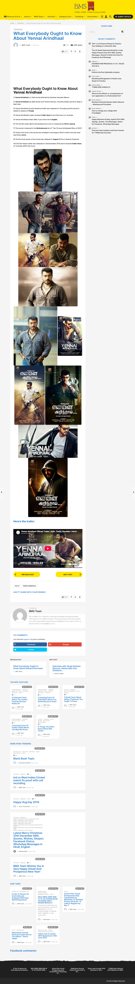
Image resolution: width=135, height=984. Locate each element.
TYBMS (37, 751)
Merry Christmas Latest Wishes (23, 830)
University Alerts (43, 894)
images (50, 691)
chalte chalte (16, 720)
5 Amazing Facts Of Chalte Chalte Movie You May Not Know (20, 728)
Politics (66, 689)
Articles (51, 17)
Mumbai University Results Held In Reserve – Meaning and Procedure (108, 103)
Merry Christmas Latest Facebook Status (26, 819)
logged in (26, 639)
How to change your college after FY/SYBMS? (104, 112)
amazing (40, 691)
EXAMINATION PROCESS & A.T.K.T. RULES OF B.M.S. (108, 65)
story (52, 894)
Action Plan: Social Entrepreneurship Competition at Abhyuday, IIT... (58, 971)
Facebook (31, 644)
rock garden (42, 722)
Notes (66, 891)
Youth (29, 798)
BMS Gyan (38, 17)
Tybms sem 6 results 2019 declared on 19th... (96, 969)
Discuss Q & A (13, 17)
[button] (102, 17)
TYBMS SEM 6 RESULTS (101, 87)
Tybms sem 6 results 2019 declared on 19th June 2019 (47, 936)
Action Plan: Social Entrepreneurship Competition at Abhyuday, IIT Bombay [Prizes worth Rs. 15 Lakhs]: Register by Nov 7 (73, 899)
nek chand (46, 720)
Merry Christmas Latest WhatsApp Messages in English (27, 825)
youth (20, 692)
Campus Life (65, 17)
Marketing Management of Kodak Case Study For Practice (106, 80)
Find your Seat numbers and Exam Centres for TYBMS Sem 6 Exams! (108, 131)
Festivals (16, 774)
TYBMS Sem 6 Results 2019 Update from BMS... (115, 969)
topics (23, 753)
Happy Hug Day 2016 (26, 802)
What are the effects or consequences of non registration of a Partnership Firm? (107, 94)
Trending (79, 17)
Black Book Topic (23, 758)
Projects (25, 751)
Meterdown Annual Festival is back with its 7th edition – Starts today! (22, 936)
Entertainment (16, 689)
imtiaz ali (14, 692)
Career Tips (15, 891)
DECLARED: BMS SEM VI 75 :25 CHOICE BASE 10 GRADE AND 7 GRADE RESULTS (48, 900)
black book (16, 753)
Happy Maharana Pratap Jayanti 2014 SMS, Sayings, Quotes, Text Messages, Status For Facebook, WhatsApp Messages (108, 121)
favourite (26, 691)
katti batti (41, 692)
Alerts (27, 17)
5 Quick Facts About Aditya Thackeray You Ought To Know (73, 699)
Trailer (47, 692)
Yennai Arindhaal (29, 586)
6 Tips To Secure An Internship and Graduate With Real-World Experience (20, 897)
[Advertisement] (30, 69)
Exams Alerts (42, 891)
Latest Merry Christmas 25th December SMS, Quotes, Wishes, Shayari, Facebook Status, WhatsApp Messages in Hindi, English (28, 840)
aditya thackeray (69, 691)
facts (17, 586)
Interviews (92, 17)
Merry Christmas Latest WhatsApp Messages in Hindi (27, 828)
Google (66, 644)
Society (40, 719)
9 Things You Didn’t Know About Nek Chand (46, 729)
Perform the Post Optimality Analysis (106, 72)
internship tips (24, 891)
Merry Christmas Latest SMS (22, 823)
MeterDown (20, 930)
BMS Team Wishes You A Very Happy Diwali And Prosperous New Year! (28, 868)
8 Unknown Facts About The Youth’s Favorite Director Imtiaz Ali (19, 700)
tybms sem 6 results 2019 (45, 931)
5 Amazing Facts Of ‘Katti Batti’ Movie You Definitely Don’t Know (47, 699)
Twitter (31, 650)
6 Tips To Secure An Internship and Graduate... (20, 969)
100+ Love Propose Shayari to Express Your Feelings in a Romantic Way (106, 45)
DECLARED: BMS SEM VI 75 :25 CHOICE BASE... (39, 969)
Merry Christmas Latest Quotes (23, 820)
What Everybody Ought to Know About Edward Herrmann (28, 667)
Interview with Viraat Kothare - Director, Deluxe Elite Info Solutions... (67, 668)
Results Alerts (42, 893)
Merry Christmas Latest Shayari (23, 822)
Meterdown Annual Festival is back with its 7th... (77, 970)
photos (66, 692)
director (14, 691)
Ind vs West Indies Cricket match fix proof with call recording (29, 780)
